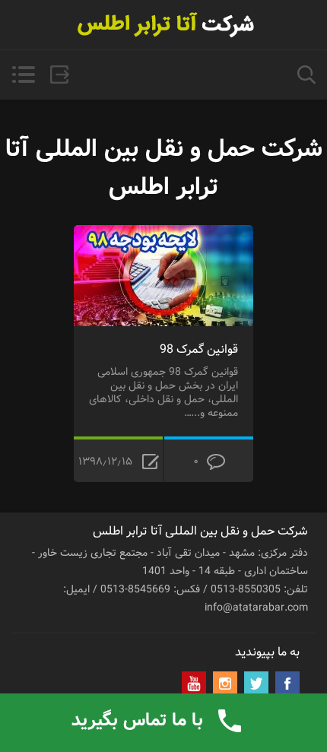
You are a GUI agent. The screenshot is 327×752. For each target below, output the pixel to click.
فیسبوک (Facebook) (287, 683)
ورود (59, 74)
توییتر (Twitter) (256, 683)
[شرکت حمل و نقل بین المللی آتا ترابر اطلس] (163, 24)
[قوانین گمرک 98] (163, 234)
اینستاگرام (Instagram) (225, 683)
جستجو (306, 74)
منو (23, 74)
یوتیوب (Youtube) (194, 683)
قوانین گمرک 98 (199, 349)
